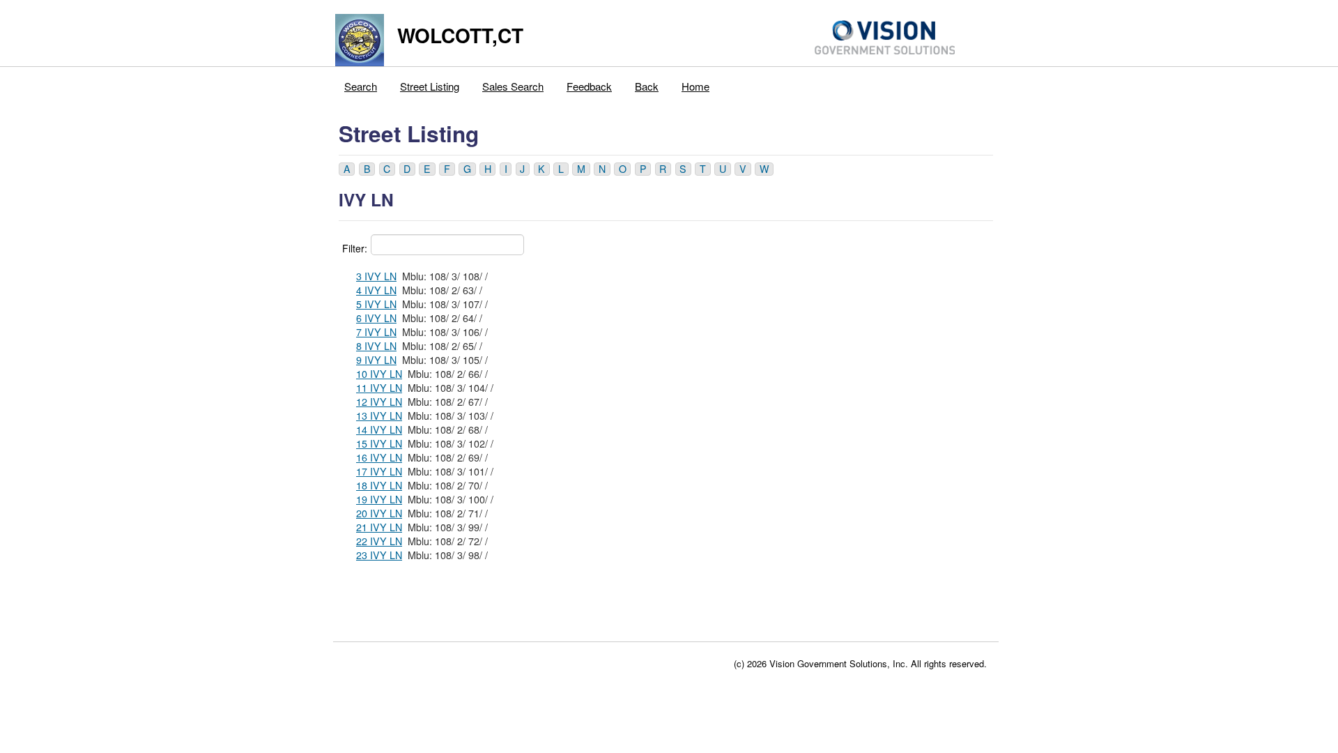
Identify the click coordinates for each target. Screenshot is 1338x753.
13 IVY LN (379, 416)
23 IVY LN (379, 555)
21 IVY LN (379, 527)
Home (695, 86)
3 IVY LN (376, 276)
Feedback (589, 86)
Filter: (354, 248)
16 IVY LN (379, 457)
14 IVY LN (379, 429)
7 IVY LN (376, 332)
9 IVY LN (376, 360)
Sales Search (513, 86)
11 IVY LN (379, 388)
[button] (347, 169)
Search (360, 86)
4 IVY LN (376, 290)
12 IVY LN (379, 402)
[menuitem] (361, 83)
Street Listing (429, 86)
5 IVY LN (376, 304)
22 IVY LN (379, 541)
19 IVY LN (379, 499)
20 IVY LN (379, 513)
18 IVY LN (379, 485)
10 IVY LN (379, 374)
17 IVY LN (379, 471)
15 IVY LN (379, 443)
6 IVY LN (376, 318)
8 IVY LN (376, 346)
